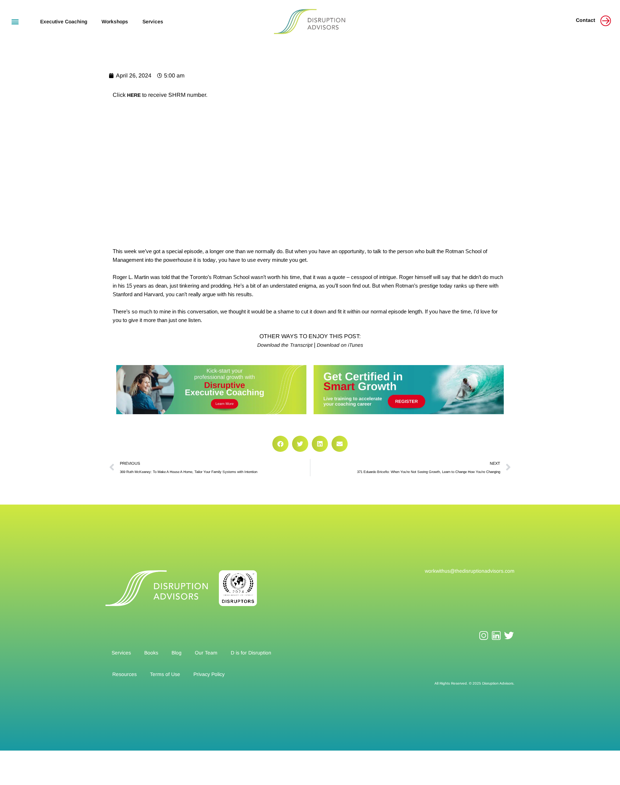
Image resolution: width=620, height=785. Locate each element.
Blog (177, 653)
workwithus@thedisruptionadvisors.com (470, 571)
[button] (15, 21)
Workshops (115, 21)
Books (151, 653)
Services (152, 21)
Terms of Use (165, 674)
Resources (124, 674)
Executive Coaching (63, 21)
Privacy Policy (209, 674)
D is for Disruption (251, 653)
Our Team (206, 653)
